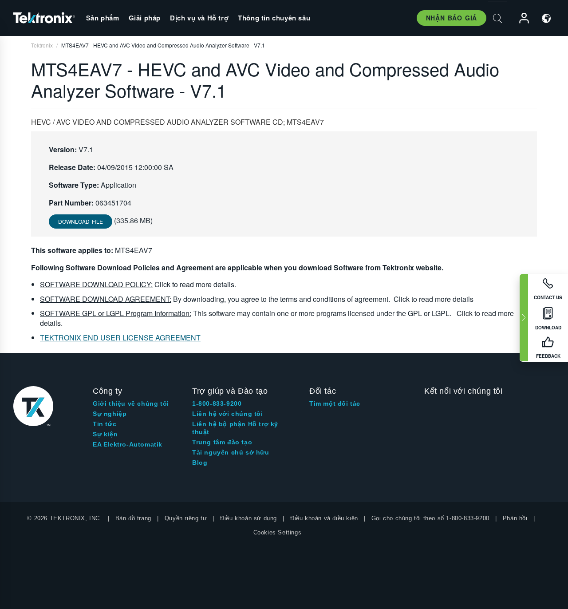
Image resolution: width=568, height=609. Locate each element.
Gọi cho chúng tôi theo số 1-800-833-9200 (430, 518)
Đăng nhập (520, 18)
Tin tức (104, 423)
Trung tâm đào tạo (222, 442)
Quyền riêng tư (186, 518)
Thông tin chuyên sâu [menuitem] (274, 18)
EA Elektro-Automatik (127, 444)
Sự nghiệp (109, 413)
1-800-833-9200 (216, 403)
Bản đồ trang (133, 518)
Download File (80, 221)
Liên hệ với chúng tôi (227, 413)
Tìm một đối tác (334, 403)
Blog (199, 462)
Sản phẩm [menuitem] (102, 18)
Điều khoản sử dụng (248, 518)
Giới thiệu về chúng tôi (131, 403)
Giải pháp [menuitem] (145, 18)
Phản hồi (515, 518)
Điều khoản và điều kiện (324, 518)
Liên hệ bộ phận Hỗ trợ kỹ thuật (235, 427)
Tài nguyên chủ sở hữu (230, 452)
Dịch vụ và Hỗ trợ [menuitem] (199, 18)
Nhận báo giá (451, 17)
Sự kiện (105, 434)
